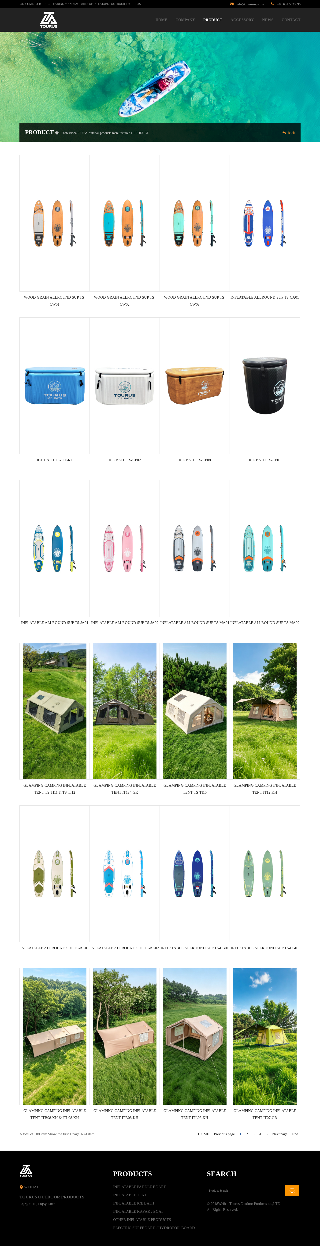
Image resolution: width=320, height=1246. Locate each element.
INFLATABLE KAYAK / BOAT (138, 1211)
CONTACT (291, 20)
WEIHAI (30, 1187)
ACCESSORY (242, 20)
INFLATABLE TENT (130, 1195)
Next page (279, 1134)
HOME (161, 20)
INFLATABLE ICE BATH (133, 1203)
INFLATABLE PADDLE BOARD (140, 1187)
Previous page (224, 1134)
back (290, 133)
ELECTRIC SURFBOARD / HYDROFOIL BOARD (154, 1228)
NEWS (267, 20)
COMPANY (185, 20)
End (295, 1134)
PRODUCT (212, 20)
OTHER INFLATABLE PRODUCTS (142, 1220)
